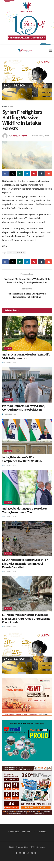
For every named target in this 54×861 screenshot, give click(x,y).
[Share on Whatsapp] (20, 173)
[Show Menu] (50, 51)
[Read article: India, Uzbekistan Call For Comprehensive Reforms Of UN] (27, 436)
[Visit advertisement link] (27, 22)
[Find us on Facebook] (16, 853)
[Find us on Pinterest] (32, 853)
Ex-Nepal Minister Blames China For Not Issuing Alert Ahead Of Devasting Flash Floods (26, 618)
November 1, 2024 (40, 135)
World (12, 106)
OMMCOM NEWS (19, 135)
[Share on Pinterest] (34, 173)
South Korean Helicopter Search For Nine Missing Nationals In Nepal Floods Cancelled (25, 563)
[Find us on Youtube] (24, 853)
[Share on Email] (48, 173)
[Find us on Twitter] (20, 853)
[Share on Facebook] (5, 173)
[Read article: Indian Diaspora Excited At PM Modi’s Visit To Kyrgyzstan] (27, 333)
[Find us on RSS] (35, 853)
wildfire (20, 252)
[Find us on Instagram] (28, 853)
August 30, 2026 (10, 363)
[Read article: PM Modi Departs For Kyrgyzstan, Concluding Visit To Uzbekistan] (27, 385)
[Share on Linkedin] (27, 173)
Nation (8, 400)
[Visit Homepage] (24, 51)
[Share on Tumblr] (41, 173)
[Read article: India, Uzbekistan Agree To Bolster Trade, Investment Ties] (27, 487)
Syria (11, 252)
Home (4, 106)
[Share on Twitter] (12, 173)
